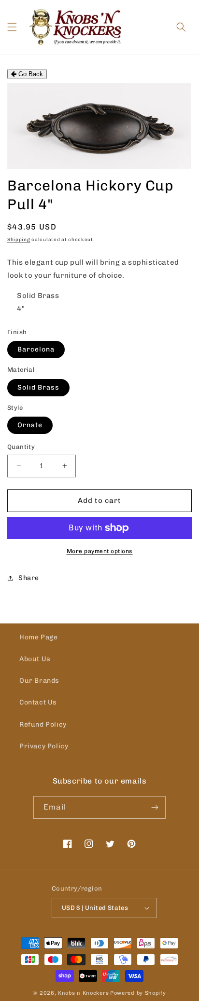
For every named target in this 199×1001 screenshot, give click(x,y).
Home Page (38, 637)
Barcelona (36, 349)
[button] (12, 27)
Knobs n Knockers (83, 993)
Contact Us (38, 702)
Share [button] (28, 578)
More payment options (100, 551)
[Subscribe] (154, 807)
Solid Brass (38, 387)
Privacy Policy (43, 746)
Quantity (21, 446)
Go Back (29, 74)
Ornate (30, 425)
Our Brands (39, 680)
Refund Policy (43, 724)
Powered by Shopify (138, 993)
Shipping (18, 240)
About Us (35, 659)
